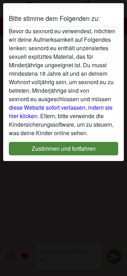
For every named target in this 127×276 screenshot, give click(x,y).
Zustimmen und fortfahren (64, 148)
